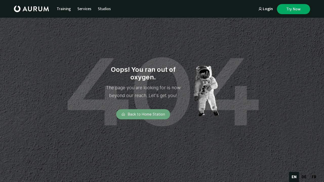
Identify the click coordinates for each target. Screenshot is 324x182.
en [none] (294, 177)
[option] (304, 177)
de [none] (304, 177)
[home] (31, 9)
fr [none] (314, 177)
